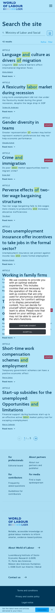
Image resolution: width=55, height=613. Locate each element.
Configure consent (27, 326)
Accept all (27, 332)
